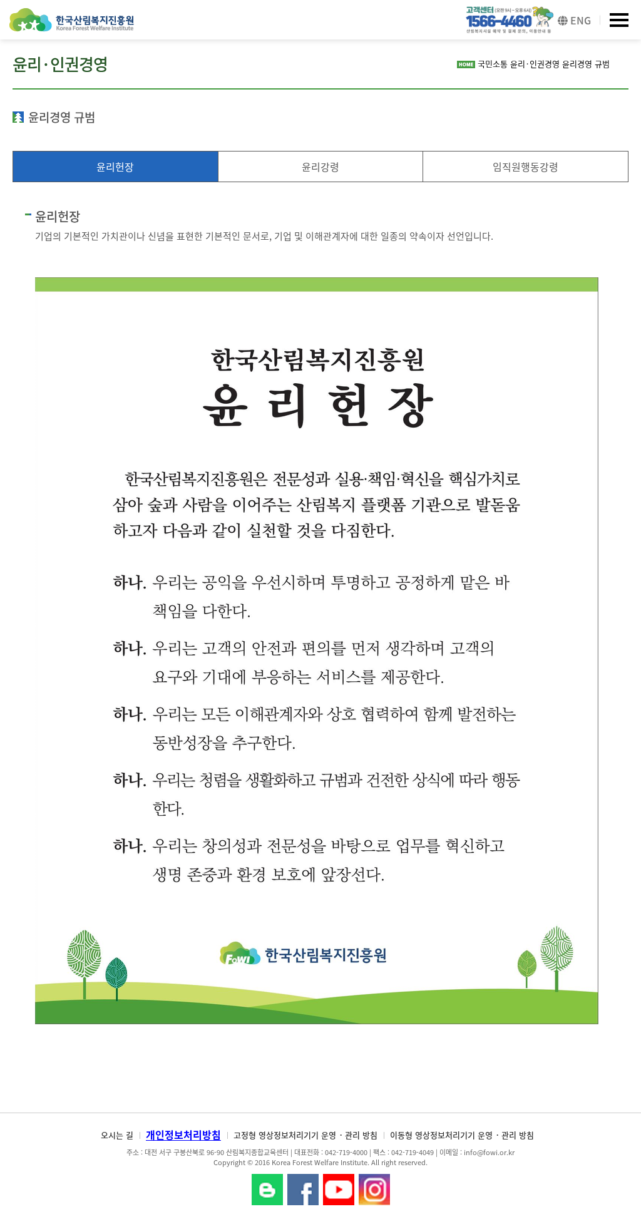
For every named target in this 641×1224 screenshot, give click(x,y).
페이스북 (303, 1189)
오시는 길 (117, 1135)
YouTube (338, 1189)
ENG (579, 20)
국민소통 (493, 63)
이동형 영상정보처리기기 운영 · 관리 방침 (462, 1135)
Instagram (374, 1189)
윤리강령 (320, 166)
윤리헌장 (115, 166)
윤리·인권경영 (535, 63)
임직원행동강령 (525, 166)
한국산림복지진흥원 (71, 26)
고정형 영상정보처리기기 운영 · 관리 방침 (305, 1135)
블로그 (267, 1189)
